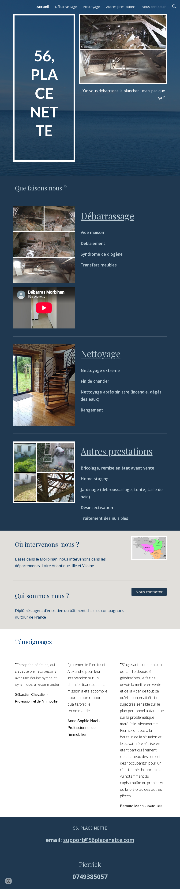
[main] (44, 88)
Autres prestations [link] (120, 6)
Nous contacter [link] (154, 6)
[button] (174, 6)
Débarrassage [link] (66, 6)
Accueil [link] (43, 6)
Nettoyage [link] (91, 6)
